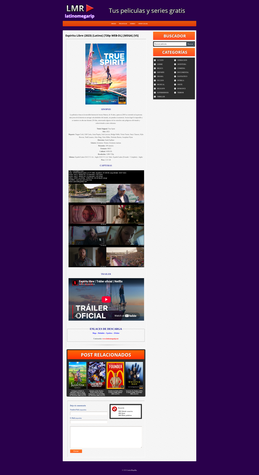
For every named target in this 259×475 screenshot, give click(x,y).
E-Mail (76, 418)
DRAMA (160, 76)
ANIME (160, 64)
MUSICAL (161, 84)
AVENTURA (181, 64)
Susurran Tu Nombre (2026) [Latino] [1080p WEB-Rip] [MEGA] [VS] (134, 392)
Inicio (113, 23)
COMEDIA (181, 68)
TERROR (180, 93)
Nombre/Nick (78, 410)
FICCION (160, 80)
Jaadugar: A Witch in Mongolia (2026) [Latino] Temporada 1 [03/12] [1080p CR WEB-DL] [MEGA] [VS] (77, 393)
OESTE (179, 84)
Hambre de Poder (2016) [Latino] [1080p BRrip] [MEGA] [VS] (115, 392)
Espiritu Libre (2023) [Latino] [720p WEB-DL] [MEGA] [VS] (102, 35)
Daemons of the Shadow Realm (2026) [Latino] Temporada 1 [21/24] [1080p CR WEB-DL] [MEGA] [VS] (96, 393)
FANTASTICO (182, 76)
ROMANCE (181, 89)
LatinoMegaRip (79, 10)
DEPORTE (160, 72)
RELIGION (161, 89)
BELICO (160, 68)
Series (132, 23)
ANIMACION (182, 60)
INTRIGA (180, 80)
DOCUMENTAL (183, 72)
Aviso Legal (143, 23)
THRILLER (161, 97)
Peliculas (123, 23)
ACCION (160, 60)
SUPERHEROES (163, 93)
